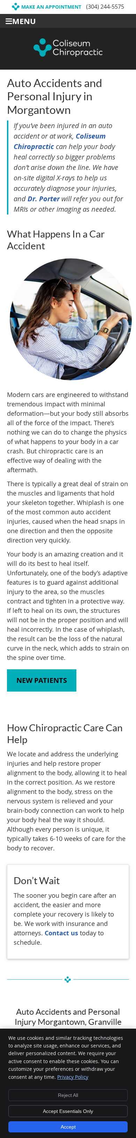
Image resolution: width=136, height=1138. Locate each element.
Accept (68, 1127)
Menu (24, 21)
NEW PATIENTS (41, 680)
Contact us (61, 933)
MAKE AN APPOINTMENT (51, 6)
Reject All (68, 1095)
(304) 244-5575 (105, 6)
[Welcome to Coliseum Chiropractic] (68, 54)
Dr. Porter (44, 198)
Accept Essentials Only (68, 1111)
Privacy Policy (72, 1077)
